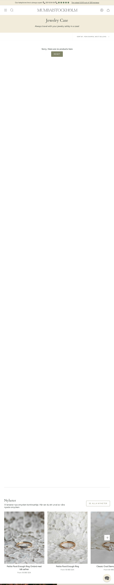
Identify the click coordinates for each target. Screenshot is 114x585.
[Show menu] (5, 10)
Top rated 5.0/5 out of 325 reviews (85, 3)
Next (107, 537)
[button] (12, 10)
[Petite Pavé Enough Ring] (67, 538)
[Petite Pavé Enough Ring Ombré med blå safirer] (24, 538)
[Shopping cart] (108, 10)
